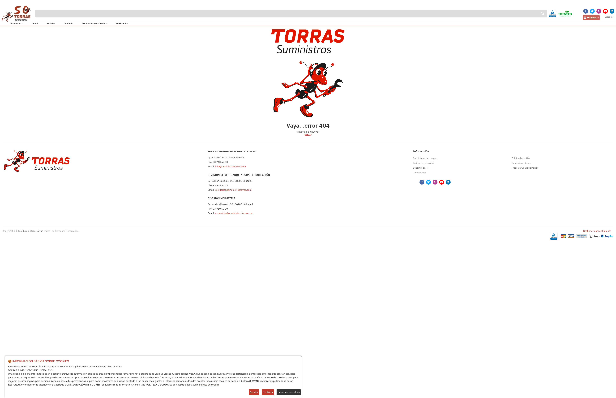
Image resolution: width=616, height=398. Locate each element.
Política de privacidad (423, 163)
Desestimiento (420, 167)
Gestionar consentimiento (597, 230)
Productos (15, 23)
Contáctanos (419, 172)
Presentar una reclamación (525, 167)
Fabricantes (122, 23)
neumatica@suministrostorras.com (234, 213)
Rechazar (268, 392)
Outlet (35, 23)
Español (608, 16)
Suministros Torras (32, 230)
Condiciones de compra (424, 158)
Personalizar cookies (289, 392)
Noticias (51, 23)
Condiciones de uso (521, 163)
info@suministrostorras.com (230, 166)
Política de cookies (521, 158)
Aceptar (254, 392)
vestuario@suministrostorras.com (233, 189)
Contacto (68, 23)
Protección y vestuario (93, 23)
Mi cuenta (591, 17)
